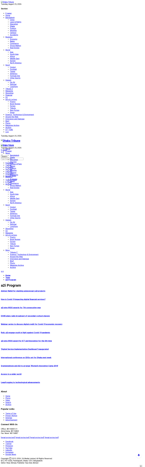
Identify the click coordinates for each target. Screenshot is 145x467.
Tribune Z (9, 89)
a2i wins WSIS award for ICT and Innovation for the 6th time (26, 341)
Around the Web (11, 117)
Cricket (13, 67)
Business (8, 37)
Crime (12, 20)
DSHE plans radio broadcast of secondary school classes (25, 316)
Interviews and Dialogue (14, 119)
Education (14, 24)
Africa (12, 56)
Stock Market (15, 46)
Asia (11, 52)
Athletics (13, 74)
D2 (6, 97)
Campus (13, 33)
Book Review (15, 104)
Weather (13, 30)
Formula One (15, 76)
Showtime (9, 93)
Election (13, 162)
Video (7, 400)
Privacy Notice (11, 416)
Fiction (12, 106)
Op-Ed (12, 82)
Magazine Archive (12, 125)
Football (13, 69)
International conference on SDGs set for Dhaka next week (26, 357)
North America (15, 63)
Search (8, 402)
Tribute (13, 108)
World (7, 50)
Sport (7, 65)
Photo (7, 123)
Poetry (13, 102)
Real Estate (14, 48)
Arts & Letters (11, 99)
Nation (12, 166)
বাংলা (2, 152)
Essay (12, 112)
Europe (13, 61)
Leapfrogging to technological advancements (20, 382)
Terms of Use (10, 413)
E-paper (8, 13)
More (7, 250)
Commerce (14, 43)
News (7, 153)
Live (7, 132)
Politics (13, 28)
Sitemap (8, 418)
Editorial (13, 84)
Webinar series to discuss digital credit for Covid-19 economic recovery (31, 324)
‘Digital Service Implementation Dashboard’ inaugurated (25, 349)
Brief (7, 121)
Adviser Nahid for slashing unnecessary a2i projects (23, 291)
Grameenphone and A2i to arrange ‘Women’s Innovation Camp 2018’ (29, 366)
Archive (8, 128)
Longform (14, 87)
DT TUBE (9, 130)
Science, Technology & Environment (19, 115)
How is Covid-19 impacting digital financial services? (23, 299)
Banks (12, 41)
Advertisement (11, 420)
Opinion (8, 80)
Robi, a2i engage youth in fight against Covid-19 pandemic (25, 333)
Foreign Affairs (16, 164)
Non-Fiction (14, 110)
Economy (13, 39)
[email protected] (8, 437)
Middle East (14, 59)
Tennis (12, 71)
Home (7, 15)
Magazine (9, 91)
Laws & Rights (15, 22)
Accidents (14, 35)
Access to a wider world (11, 374)
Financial (8, 95)
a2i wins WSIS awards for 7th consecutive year (21, 308)
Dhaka (12, 26)
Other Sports (15, 78)
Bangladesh (10, 18)
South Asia (14, 54)
